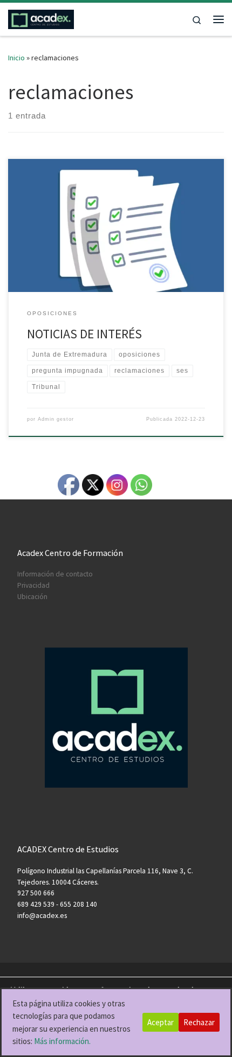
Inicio (16, 57)
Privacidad (33, 585)
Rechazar (199, 1022)
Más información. (62, 1041)
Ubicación (32, 596)
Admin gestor (56, 419)
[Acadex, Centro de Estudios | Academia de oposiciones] (41, 17)
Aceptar (160, 1022)
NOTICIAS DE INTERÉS (84, 334)
